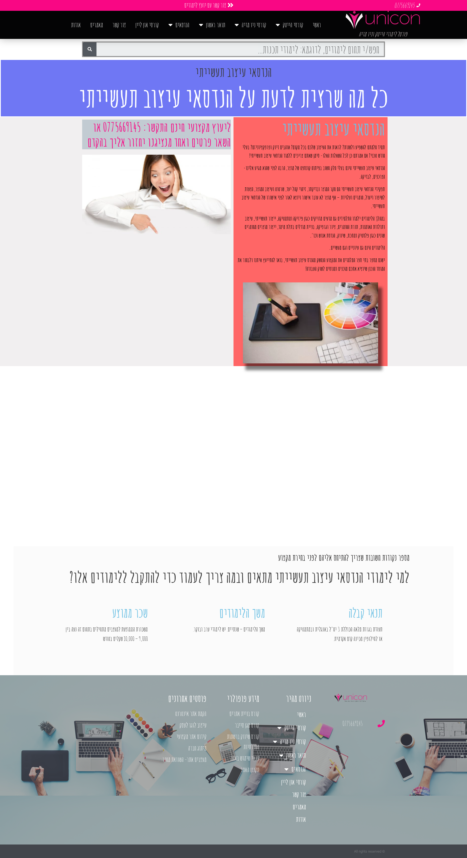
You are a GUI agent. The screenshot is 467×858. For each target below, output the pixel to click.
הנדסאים (182, 25)
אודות (76, 25)
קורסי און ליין (147, 25)
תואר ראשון (215, 25)
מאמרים (96, 25)
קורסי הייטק (293, 25)
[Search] (89, 49)
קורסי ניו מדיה (254, 25)
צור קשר (119, 25)
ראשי (317, 25)
